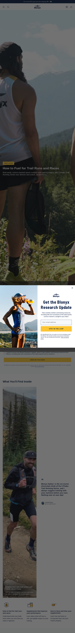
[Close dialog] (72, 287)
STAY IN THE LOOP (56, 329)
